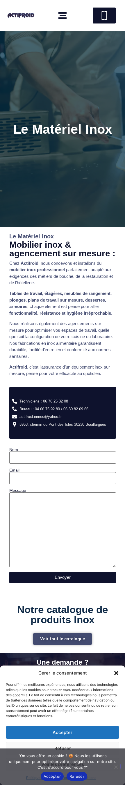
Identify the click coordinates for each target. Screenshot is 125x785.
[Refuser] (116, 766)
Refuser (76, 776)
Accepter (62, 732)
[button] (116, 673)
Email (14, 470)
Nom (13, 449)
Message (17, 490)
